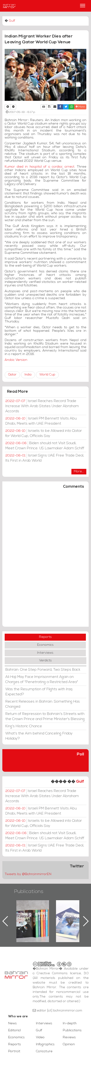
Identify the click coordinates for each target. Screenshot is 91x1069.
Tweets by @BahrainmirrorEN (28, 874)
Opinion (69, 1044)
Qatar (12, 374)
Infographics (45, 1044)
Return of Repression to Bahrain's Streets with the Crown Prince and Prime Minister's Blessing (45, 716)
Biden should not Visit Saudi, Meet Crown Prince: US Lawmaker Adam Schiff (44, 445)
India (28, 374)
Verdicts (45, 660)
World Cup (47, 374)
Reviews (69, 1037)
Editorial (14, 1030)
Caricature (44, 1051)
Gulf (12, 21)
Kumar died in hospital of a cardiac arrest (39, 167)
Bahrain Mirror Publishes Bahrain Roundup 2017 (63, 913)
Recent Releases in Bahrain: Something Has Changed (42, 704)
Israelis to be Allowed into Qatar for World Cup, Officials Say (43, 433)
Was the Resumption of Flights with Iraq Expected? (38, 691)
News (12, 1023)
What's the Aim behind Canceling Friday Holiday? (39, 736)
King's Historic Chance (23, 726)
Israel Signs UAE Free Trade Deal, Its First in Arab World (44, 458)
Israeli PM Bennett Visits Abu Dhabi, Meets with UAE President (41, 421)
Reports (45, 637)
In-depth (70, 1023)
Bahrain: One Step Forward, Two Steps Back (42, 670)
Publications (28, 891)
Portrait (14, 1051)
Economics (45, 645)
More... (79, 471)
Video (40, 1037)
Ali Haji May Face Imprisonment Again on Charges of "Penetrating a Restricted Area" (41, 679)
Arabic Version (16, 360)
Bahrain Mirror (9, 6)
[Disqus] (45, 560)
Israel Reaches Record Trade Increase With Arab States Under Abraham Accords (42, 406)
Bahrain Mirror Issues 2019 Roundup (23, 910)
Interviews (45, 653)
